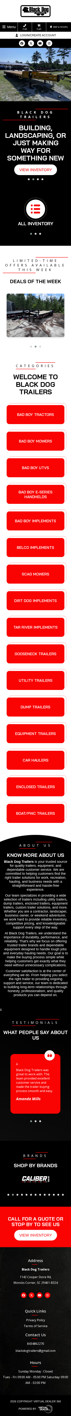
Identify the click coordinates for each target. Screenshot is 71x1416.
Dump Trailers (35, 707)
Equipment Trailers (35, 733)
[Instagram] (49, 43)
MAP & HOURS (60, 27)
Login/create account (38, 35)
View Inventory (35, 170)
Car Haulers (35, 760)
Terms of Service (36, 1326)
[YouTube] (40, 43)
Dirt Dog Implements (35, 600)
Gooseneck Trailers (35, 653)
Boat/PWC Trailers (35, 813)
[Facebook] (22, 43)
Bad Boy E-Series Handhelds (35, 494)
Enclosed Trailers (35, 786)
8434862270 (35, 1344)
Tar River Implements (35, 627)
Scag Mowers (35, 574)
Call (25, 29)
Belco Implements (35, 547)
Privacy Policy (35, 1320)
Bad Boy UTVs (35, 467)
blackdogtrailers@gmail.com (35, 1351)
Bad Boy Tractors (35, 414)
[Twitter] (31, 43)
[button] (29, 179)
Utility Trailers (35, 680)
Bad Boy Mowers (35, 441)
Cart (39, 29)
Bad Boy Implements (35, 520)
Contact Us (35, 1334)
